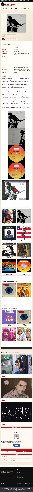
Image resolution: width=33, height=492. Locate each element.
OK (16, 490)
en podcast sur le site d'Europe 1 (16, 441)
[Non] (31, 489)
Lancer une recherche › (20, 485)
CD (17, 476)
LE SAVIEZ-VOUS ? (23, 8)
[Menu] (31, 3)
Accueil (2, 8)
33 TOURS (11, 8)
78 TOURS (15, 8)
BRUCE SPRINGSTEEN (13, 39)
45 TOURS (7, 8)
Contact (29, 8)
